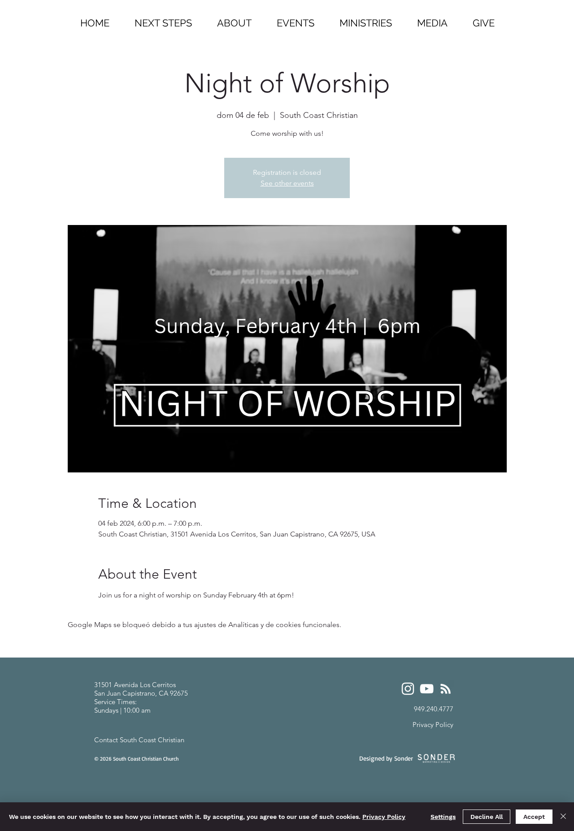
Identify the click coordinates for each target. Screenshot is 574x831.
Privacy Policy (383, 816)
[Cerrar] (563, 816)
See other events (287, 183)
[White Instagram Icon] (408, 688)
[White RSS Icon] (445, 688)
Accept (534, 816)
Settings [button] (443, 816)
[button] (365, 19)
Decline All (486, 816)
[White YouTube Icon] (426, 688)
